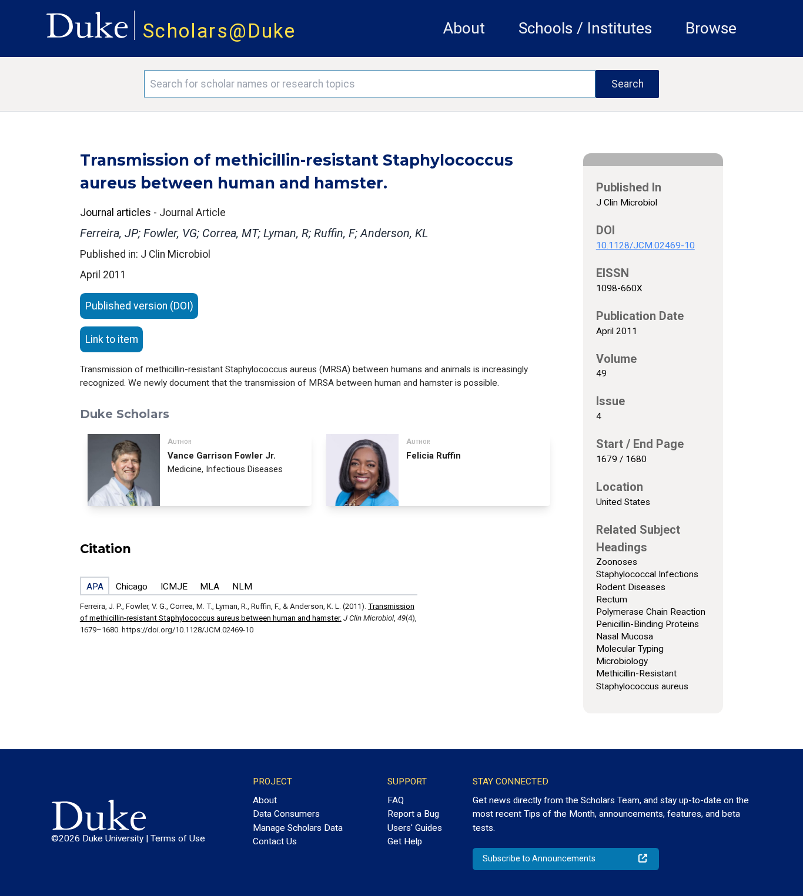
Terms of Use (177, 838)
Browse (711, 28)
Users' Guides (414, 828)
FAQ (395, 800)
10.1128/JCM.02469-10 (645, 245)
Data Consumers (286, 814)
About (464, 28)
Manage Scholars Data (298, 828)
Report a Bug (413, 814)
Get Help (404, 841)
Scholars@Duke (219, 30)
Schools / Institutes (585, 28)
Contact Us (275, 841)
